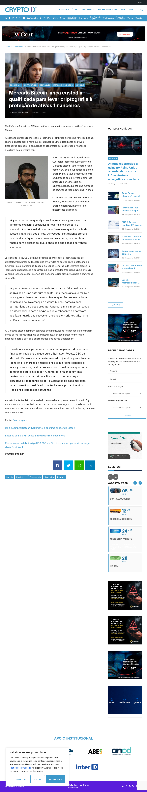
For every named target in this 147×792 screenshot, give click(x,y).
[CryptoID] (20, 10)
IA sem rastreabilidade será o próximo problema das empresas (130, 281)
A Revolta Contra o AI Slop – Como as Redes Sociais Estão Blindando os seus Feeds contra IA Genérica (131, 238)
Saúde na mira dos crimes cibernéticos (131, 252)
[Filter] (115, 477)
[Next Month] (140, 483)
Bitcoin (9, 477)
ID (40, 18)
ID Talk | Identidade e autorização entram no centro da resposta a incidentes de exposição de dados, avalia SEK (132, 267)
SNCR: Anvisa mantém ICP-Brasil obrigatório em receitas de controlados (131, 223)
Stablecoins (108, 18)
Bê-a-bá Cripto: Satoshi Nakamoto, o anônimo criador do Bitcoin (40, 427)
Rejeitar (38, 779)
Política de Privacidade (20, 768)
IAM (48, 18)
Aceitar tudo (55, 779)
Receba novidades (107, 9)
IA (44, 18)
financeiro (49, 477)
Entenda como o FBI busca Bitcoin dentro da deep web (35, 435)
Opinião (138, 18)
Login (139, 2)
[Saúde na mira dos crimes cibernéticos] (113, 253)
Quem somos (88, 9)
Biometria (83, 18)
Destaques (45, 85)
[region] (37, 767)
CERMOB (113, 159)
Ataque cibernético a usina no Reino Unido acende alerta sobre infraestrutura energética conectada (123, 171)
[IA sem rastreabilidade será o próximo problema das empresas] (113, 282)
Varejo (130, 18)
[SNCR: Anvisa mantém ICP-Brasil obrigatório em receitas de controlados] (113, 224)
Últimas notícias (67, 9)
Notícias (80, 85)
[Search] (141, 9)
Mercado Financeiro (120, 18)
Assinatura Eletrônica (72, 18)
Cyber (62, 18)
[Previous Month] (135, 483)
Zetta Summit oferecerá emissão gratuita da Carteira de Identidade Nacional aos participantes (131, 195)
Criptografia (32, 18)
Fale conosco (128, 9)
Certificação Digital (95, 18)
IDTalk (55, 18)
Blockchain (15, 85)
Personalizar (19, 779)
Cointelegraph (20, 420)
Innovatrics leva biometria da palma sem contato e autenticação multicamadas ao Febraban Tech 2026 (131, 209)
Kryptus (60, 477)
